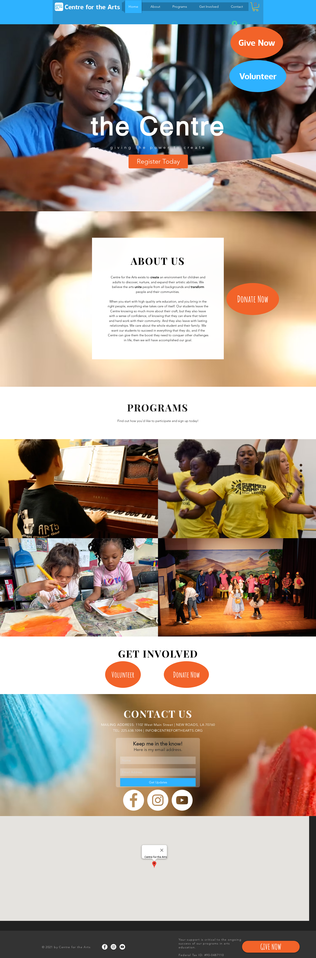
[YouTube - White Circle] (182, 800)
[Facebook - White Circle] (133, 800)
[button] (255, 6)
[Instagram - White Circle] (157, 800)
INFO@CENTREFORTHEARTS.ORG (174, 730)
